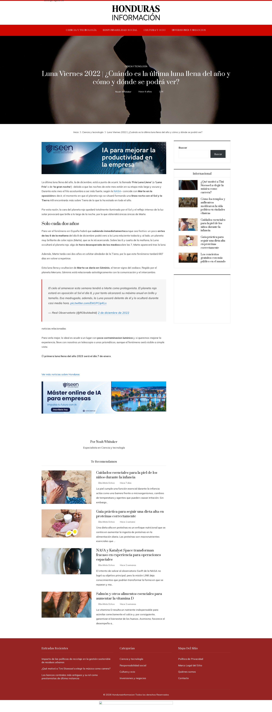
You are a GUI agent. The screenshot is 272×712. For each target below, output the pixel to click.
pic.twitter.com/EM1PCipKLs (88, 303)
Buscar (183, 147)
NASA (117, 191)
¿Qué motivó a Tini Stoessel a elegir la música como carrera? (212, 187)
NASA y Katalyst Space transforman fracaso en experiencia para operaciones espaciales (128, 555)
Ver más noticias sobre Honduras (61, 374)
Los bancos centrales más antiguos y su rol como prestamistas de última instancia (70, 676)
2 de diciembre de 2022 (113, 312)
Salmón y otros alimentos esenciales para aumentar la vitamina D (129, 596)
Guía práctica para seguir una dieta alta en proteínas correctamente (130, 514)
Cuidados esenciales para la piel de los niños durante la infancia (126, 475)
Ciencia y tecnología (136, 66)
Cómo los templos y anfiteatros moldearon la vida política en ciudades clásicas (213, 206)
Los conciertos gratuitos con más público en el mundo (213, 258)
